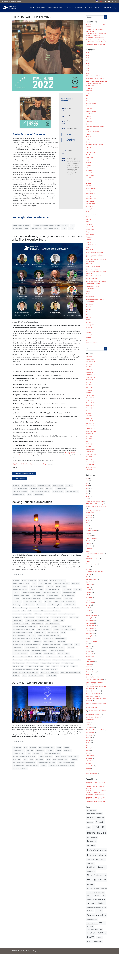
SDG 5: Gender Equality (92, 286)
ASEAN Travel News (45, 583)
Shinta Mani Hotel (49, 653)
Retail (87, 247)
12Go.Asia (16, 485)
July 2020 (89, 436)
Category (88, 116)
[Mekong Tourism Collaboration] (47, 529)
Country (88, 129)
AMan (34, 583)
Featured (88, 147)
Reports (88, 242)
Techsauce (74, 759)
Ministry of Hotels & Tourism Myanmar (48, 635)
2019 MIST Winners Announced (32, 682)
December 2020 (90, 428)
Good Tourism (41, 605)
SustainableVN (90, 301)
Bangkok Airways (61, 586)
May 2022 (89, 387)
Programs (89, 237)
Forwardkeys (16, 601)
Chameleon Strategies (28, 485)
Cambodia (89, 108)
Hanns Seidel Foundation (38, 608)
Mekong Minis (90, 196)
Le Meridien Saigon (50, 614)
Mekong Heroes (17, 620)
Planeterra (49, 488)
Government (89, 157)
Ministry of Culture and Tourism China (23, 635)
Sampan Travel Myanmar (57, 650)
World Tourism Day (91, 342)
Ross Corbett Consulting (39, 650)
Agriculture (89, 90)
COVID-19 (16, 592)
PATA (77, 644)
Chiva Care (77, 589)
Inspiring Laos (90, 175)
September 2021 (91, 405)
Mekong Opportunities (52, 623)
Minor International (49, 641)
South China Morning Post (54, 657)
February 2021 (90, 423)
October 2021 (90, 403)
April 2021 (89, 418)
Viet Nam (88, 330)
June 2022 (89, 385)
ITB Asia (58, 750)
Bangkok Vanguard (91, 103)
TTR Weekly (64, 666)
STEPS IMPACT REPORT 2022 (31, 17)
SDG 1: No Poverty (91, 250)
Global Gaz (48, 601)
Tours (87, 314)
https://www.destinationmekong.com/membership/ (29, 464)
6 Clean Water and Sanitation (94, 76)
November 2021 (90, 400)
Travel (88, 319)
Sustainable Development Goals (95, 299)
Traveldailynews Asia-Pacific (34, 666)
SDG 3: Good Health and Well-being (96, 281)
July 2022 (89, 382)
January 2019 (90, 462)
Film (87, 149)
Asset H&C (90, 818)
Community (89, 121)
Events (88, 142)
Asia (87, 98)
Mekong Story (90, 206)
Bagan (59, 747)
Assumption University (36, 586)
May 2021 (89, 415)
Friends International (30, 601)
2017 (87, 55)
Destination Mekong (44, 485)
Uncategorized (90, 324)
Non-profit (89, 224)
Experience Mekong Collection (31, 598)
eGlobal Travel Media (68, 595)
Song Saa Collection (72, 491)
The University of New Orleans (50, 663)
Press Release (90, 234)
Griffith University (69, 605)
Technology (89, 304)
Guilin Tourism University (20, 488)
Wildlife (88, 340)
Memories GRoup (53, 632)
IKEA (73, 165)
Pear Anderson (17, 647)
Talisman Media (17, 660)
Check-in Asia (67, 589)
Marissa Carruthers (91, 188)
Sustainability (90, 296)
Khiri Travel (38, 614)
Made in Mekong (29, 617)
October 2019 (90, 451)
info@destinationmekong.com (12, 1)
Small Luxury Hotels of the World (40, 491)
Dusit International (18, 750)
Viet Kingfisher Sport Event (48, 669)
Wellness (88, 337)
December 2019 (90, 449)
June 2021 (89, 413)
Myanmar (88, 219)
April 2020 (89, 444)
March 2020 (89, 446)
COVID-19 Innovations (92, 131)
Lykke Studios (37, 753)
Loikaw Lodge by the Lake (66, 614)
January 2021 (90, 426)
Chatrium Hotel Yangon (52, 589)
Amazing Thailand (91, 810)
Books (88, 106)
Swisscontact (69, 657)
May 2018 (89, 469)
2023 (87, 70)
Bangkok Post (90, 822)
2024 (87, 73)
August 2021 (89, 408)
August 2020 (89, 433)
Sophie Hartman (90, 288)
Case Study (89, 113)
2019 (87, 60)
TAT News (91, 903)
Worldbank (16, 675)
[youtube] (109, 1)
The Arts (88, 309)
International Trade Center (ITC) (22, 614)
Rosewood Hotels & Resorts (21, 650)
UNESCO (73, 666)
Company (89, 124)
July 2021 (89, 410)
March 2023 (89, 372)
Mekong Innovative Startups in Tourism (24, 756)
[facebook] (105, 1)
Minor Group (16, 759)
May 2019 (89, 459)
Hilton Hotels (64, 608)
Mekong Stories (44, 626)
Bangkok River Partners (20, 589)
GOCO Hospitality (29, 605)
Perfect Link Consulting (31, 647)
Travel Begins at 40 (18, 494)
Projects (88, 239)
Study (87, 294)
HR (87, 167)
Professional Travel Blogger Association (53, 647)
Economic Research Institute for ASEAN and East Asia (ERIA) (51, 225)
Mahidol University (42, 617)
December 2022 (90, 374)
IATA (23, 611)
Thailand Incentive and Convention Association (66, 660)
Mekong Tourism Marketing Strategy (64, 629)
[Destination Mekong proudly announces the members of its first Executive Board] (47, 280)
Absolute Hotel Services (29, 580)
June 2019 (89, 457)
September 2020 (91, 431)
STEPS (75, 172)
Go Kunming (16, 605)
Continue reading (18, 574)
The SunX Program (32, 663)
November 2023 (90, 361)
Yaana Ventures (38, 494)
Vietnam (88, 332)
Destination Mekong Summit (21, 595)
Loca (28, 753)
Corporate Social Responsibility (95, 126)
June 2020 (89, 439)
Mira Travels (61, 641)
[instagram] (116, 1)
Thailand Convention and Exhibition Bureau (38, 660)
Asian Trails (75, 583)
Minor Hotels (37, 641)
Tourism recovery (92, 919)
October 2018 (90, 464)
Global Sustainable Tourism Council (64, 601)
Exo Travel (69, 485)
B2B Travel (50, 586)
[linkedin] (112, 1)
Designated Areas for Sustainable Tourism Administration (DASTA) (41, 592)
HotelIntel (16, 611)
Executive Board (58, 485)
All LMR (88, 93)
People (88, 232)
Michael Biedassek (91, 214)
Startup (88, 291)
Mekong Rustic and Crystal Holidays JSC (24, 626)
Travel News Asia (18, 666)
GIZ (40, 601)
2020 (87, 63)
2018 (87, 58)
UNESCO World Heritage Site (94, 929)
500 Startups (17, 747)
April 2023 (89, 369)
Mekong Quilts (90, 201)
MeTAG (63, 632)
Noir (31, 759)
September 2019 (91, 454)
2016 (87, 53)
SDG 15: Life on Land (92, 269)
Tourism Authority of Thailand (46, 762)
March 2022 (89, 392)
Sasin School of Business (51, 228)
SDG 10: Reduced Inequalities (94, 252)
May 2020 (89, 441)
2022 (87, 68)
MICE (87, 211)
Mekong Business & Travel (58, 617)
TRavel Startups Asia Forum (66, 762)
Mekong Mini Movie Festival (21, 623)
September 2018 (91, 467)
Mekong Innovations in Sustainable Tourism (38, 620)
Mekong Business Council (52, 753)
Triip (47, 666)
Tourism (88, 312)
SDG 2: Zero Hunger (91, 278)
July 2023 (89, 364)
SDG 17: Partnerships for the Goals (96, 276)
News (87, 221)
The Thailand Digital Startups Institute (24, 762)
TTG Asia (54, 666)
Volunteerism (89, 335)
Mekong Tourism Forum (44, 629)
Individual (89, 173)
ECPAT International (52, 595)
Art (87, 95)
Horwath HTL (75, 608)
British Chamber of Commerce (21, 225)
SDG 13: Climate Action (92, 264)
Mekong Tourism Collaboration (32, 502)
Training (88, 317)
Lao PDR (88, 178)
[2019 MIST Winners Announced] (47, 704)
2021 (87, 65)
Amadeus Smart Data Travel (21, 583)
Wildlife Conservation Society (49, 672)
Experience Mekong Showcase (52, 598)
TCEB (69, 174)
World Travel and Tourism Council (70, 672)
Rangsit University (61, 488)
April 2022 (89, 390)
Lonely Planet (17, 617)
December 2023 (90, 359)
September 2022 (91, 377)
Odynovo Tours (67, 644)
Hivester (88, 162)
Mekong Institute (58, 620)
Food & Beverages (91, 152)
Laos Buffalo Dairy (18, 753)
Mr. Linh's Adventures (37, 488)
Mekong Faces (74, 617)
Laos (87, 180)
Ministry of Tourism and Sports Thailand (54, 638)
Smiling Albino (39, 657)
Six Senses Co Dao (63, 653)
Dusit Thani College (38, 595)
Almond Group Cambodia (57, 580)
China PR (88, 119)
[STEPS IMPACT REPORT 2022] (47, 55)
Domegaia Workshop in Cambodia (95, 44)
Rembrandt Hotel (72, 169)
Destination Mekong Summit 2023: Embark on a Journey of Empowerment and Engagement (96, 35)
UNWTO (43, 765)
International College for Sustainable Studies (47, 611)
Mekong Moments (37, 623)
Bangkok (66, 747)
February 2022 (90, 395)
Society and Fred (58, 491)
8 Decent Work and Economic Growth (96, 81)
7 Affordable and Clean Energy (95, 78)
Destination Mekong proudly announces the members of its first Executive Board (47, 237)
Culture (88, 134)
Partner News (90, 229)
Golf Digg (49, 750)
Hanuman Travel (52, 608)
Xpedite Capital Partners (36, 675)
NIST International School (20, 228)
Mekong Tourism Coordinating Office (23, 629)
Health (88, 160)
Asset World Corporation (20, 586)
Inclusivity (89, 170)
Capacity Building (91, 111)
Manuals (88, 185)
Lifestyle (88, 183)
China (88, 827)
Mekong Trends (40, 632)
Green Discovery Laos (55, 605)
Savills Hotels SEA (36, 653)
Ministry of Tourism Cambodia (21, 641)
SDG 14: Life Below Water (93, 266)
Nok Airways (39, 759)
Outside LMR (89, 227)
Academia (89, 88)
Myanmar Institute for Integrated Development (26, 644)
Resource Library (91, 244)
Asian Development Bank (61, 583)
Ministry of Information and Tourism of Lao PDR (26, 638)
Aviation (88, 101)
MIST (25, 759)
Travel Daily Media (67, 663)
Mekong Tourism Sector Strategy (22, 632)
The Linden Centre (18, 663)
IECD (29, 611)
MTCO (89, 896)
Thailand (88, 306)
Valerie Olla (89, 327)
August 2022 (89, 379)
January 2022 (90, 397)
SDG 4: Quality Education (93, 283)
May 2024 (89, 356)
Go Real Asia (40, 750)
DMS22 (88, 139)
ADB (25, 747)
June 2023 (89, 367)
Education (91, 841)
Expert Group (68, 598)
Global (88, 155)
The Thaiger (90, 911)
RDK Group (71, 647)
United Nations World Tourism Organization (25, 669)
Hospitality (89, 165)
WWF (29, 494)
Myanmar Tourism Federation (51, 644)
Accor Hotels (43, 580)
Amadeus (33, 747)
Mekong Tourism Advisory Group (61, 626)
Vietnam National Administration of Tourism (25, 672)
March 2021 (89, 421)
